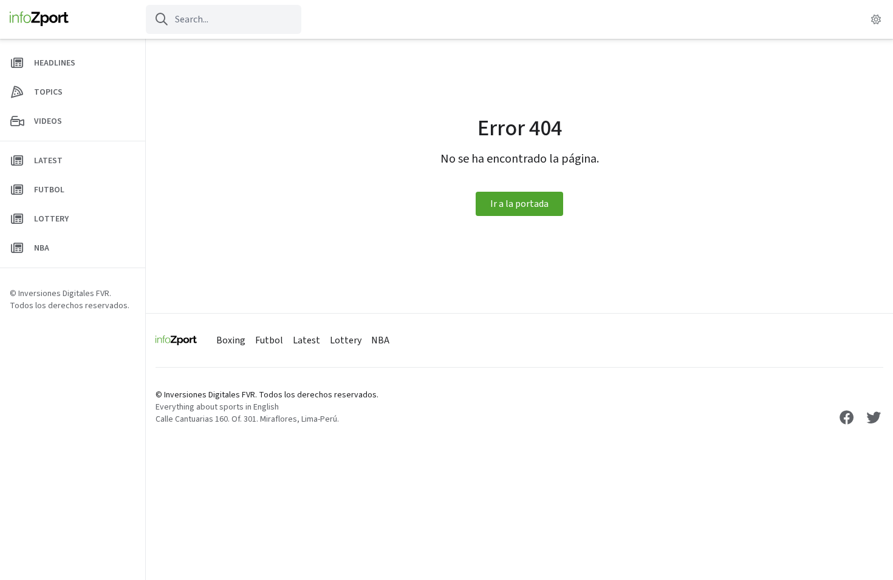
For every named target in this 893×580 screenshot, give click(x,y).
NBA (380, 340)
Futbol (269, 340)
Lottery (345, 340)
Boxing (230, 340)
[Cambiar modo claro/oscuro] (876, 19)
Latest (306, 340)
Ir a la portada (519, 204)
